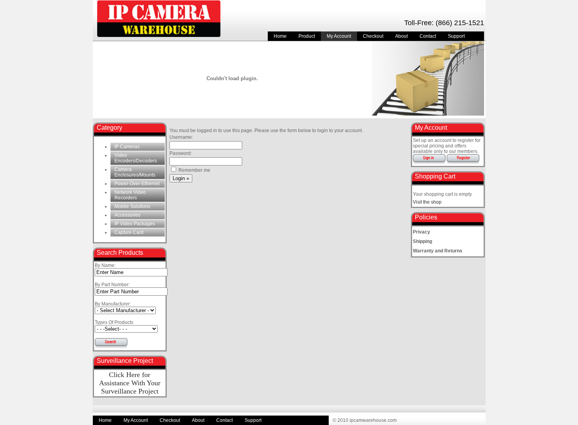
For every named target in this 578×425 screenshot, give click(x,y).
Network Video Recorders (130, 195)
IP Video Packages (134, 223)
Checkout (373, 36)
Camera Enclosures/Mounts (134, 172)
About (401, 36)
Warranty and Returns (437, 251)
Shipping (422, 241)
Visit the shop (427, 202)
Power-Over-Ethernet (137, 183)
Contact (428, 36)
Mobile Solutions (132, 206)
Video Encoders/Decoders (135, 158)
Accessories (127, 215)
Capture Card (129, 232)
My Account (339, 36)
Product (306, 36)
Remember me (193, 170)
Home (280, 36)
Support (456, 36)
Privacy (421, 232)
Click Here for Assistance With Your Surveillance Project (129, 383)
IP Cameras (127, 146)
